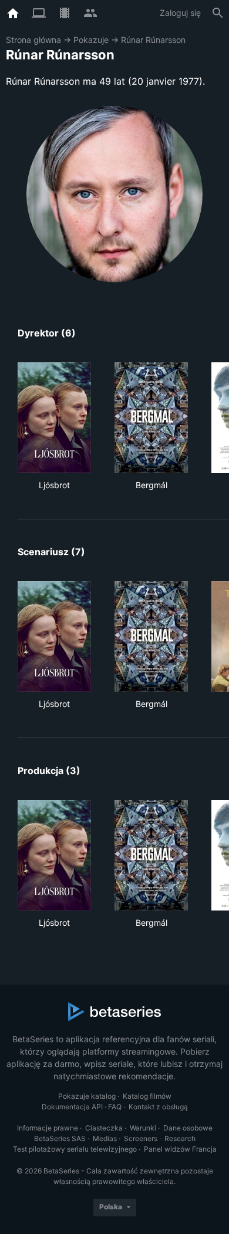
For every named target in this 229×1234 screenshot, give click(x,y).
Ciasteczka (104, 1127)
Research (180, 1138)
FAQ (115, 1106)
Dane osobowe (188, 1127)
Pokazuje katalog (87, 1096)
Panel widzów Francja (180, 1149)
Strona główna (33, 40)
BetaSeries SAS (60, 1138)
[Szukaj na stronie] (218, 13)
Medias (105, 1138)
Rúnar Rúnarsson (153, 40)
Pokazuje (91, 40)
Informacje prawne (47, 1127)
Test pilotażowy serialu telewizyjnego (75, 1149)
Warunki (143, 1127)
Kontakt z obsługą (158, 1106)
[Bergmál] (151, 417)
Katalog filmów (147, 1096)
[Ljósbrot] (54, 417)
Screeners (140, 1138)
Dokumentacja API (72, 1106)
